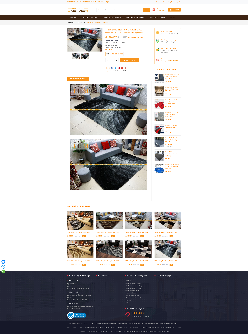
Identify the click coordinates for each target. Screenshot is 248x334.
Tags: (107, 71)
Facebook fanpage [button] (163, 276)
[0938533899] (3, 271)
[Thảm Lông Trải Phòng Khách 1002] (168, 249)
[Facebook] (3, 262)
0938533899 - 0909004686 (80, 289)
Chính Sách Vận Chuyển (133, 283)
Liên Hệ (127, 302)
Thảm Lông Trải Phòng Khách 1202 (136, 261)
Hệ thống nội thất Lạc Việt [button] (79, 276)
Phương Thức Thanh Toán (133, 298)
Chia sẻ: (107, 68)
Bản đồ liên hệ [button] (104, 276)
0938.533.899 (173, 61)
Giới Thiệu (128, 300)
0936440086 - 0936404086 (80, 300)
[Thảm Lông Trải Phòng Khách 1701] (109, 220)
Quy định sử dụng (130, 293)
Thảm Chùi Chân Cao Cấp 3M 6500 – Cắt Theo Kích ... (172, 76)
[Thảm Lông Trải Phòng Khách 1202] (138, 249)
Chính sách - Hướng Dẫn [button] (137, 276)
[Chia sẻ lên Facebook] (112, 68)
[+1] (122, 68)
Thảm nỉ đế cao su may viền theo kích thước (171, 127)
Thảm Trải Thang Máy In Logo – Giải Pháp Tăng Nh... (172, 166)
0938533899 (160, 10)
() (176, 9)
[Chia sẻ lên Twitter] (116, 68)
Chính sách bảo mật (131, 281)
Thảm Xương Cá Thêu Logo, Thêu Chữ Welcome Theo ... (172, 101)
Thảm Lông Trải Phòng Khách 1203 (166, 232)
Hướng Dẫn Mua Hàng (132, 295)
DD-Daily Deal (113, 71)
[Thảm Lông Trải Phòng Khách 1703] (80, 249)
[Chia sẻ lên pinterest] (119, 68)
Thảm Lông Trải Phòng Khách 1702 (107, 261)
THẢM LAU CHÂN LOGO (166, 69)
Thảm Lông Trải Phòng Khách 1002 (166, 261)
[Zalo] (3, 267)
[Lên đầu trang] (245, 328)
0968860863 (76, 309)
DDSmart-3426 (122, 71)
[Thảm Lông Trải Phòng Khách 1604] (138, 220)
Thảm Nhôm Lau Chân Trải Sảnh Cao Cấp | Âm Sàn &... (172, 139)
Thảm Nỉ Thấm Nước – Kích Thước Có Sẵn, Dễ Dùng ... (172, 153)
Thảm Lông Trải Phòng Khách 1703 (78, 261)
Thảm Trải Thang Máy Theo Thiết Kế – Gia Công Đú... (172, 89)
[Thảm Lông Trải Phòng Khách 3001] (80, 220)
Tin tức (158, 2)
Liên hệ (164, 2)
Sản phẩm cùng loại (78, 206)
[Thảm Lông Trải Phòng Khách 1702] (109, 249)
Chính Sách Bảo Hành (132, 290)
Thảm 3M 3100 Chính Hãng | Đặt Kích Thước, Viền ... (172, 114)
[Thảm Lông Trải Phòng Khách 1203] (168, 220)
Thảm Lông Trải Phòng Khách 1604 (136, 232)
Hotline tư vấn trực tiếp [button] (136, 309)
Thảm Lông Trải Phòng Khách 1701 (107, 232)
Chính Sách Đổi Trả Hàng (133, 288)
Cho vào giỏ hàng (129, 60)
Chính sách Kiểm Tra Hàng (133, 286)
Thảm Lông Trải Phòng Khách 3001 (78, 232)
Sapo (167, 331)
